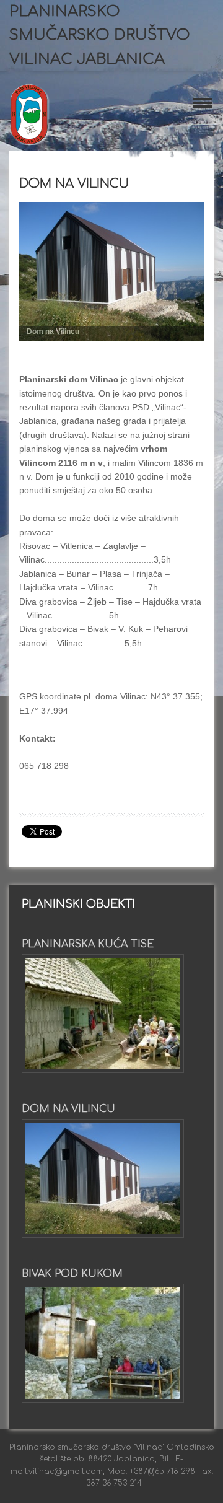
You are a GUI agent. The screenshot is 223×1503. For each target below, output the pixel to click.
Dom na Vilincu (74, 184)
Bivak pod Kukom (72, 1273)
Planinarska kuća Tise (88, 944)
